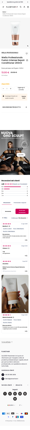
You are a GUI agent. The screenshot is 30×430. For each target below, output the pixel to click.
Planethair (9, 421)
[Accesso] (24, 7)
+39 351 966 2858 (10, 375)
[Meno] (3, 88)
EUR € (12, 405)
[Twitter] (10, 394)
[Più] (10, 88)
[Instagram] (20, 394)
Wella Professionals (10, 53)
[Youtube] (15, 394)
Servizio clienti (7, 385)
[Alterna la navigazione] (3, 7)
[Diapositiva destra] (28, 2)
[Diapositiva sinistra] (2, 2)
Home (4, 12)
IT (19, 405)
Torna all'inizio (6, 342)
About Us (19, 385)
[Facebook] (5, 394)
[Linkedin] (25, 394)
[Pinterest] (15, 399)
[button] (20, 7)
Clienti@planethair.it (11, 379)
